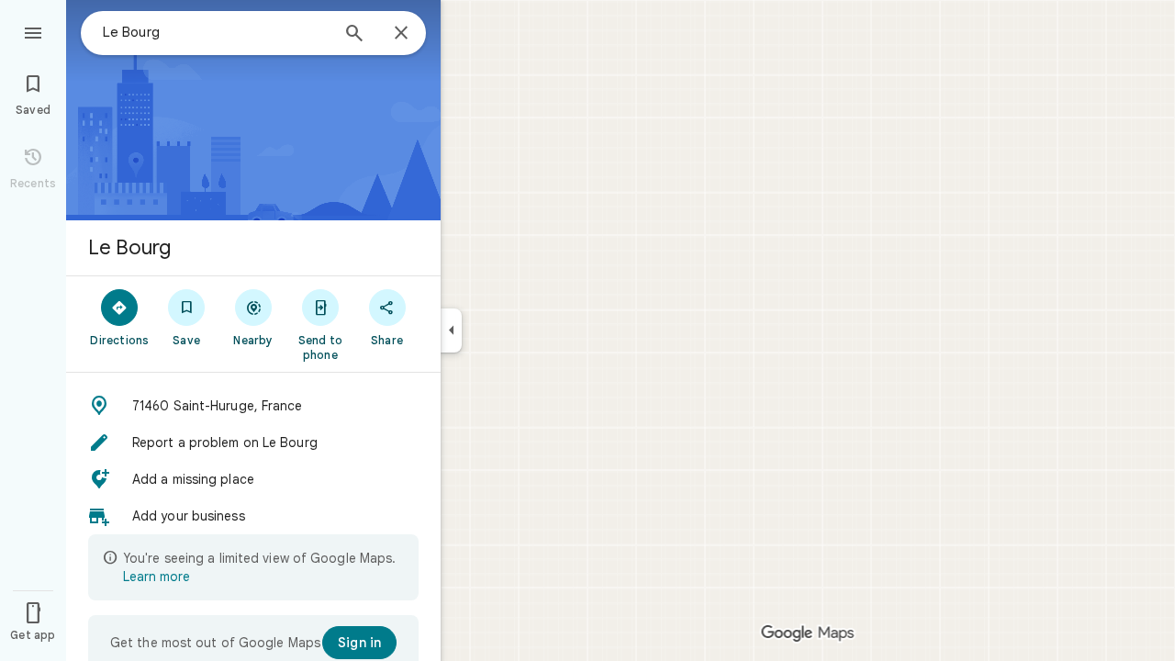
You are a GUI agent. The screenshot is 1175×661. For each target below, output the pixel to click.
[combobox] (216, 32)
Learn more (156, 576)
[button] (253, 405)
